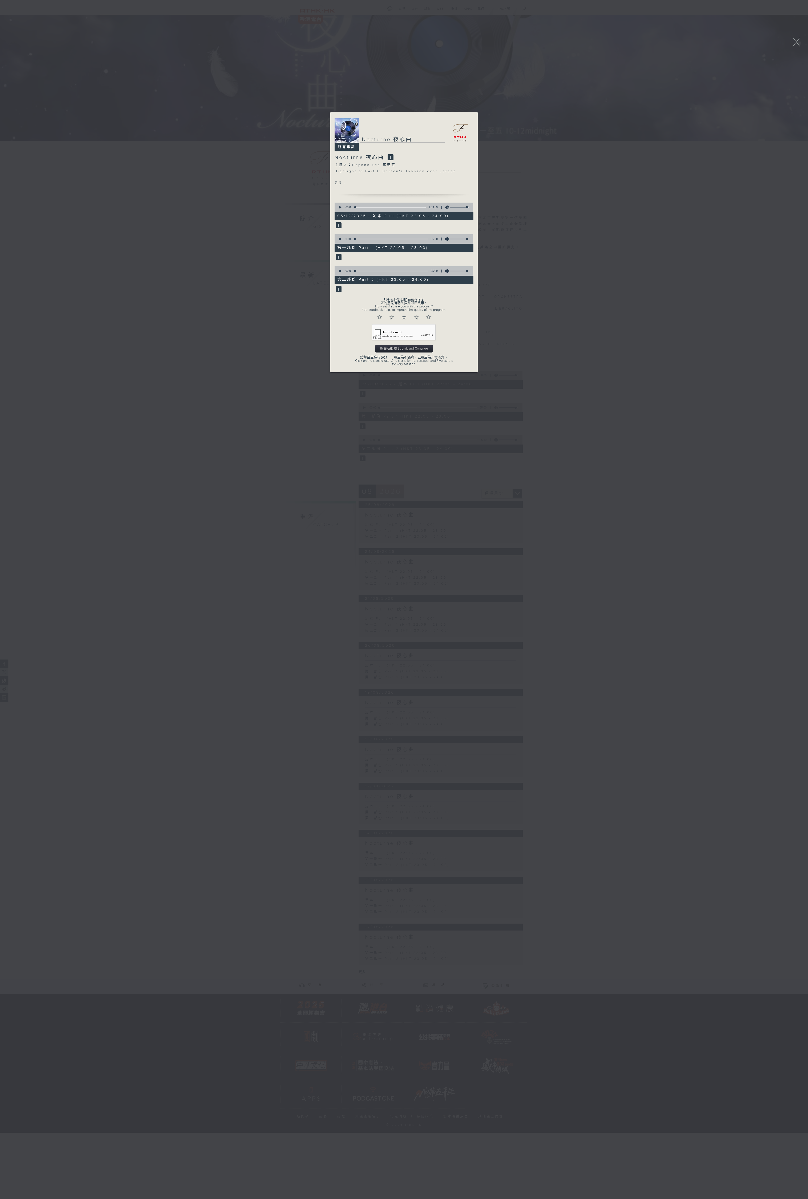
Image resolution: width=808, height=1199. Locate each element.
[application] (402, 207)
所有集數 (347, 147)
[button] (340, 207)
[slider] (459, 207)
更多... (341, 182)
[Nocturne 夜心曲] (390, 157)
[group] (445, 207)
